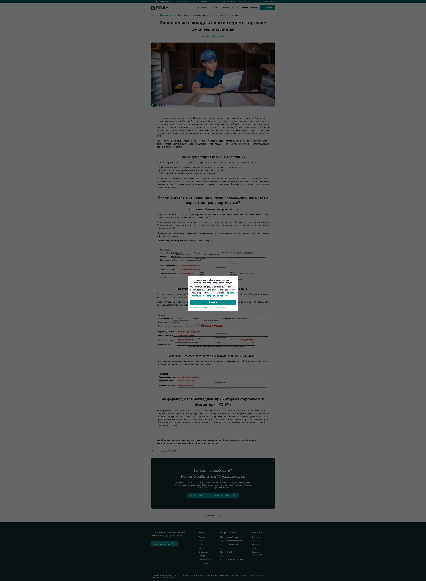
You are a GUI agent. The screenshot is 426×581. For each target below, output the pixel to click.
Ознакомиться (195, 307)
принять (231, 293)
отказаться (195, 296)
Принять (213, 302)
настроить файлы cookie (218, 296)
